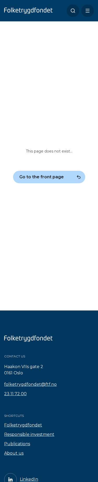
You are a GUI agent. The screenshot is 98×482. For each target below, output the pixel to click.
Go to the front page (41, 176)
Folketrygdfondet (23, 425)
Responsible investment (29, 434)
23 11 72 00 (15, 393)
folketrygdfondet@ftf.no (30, 384)
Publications (17, 443)
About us (14, 453)
